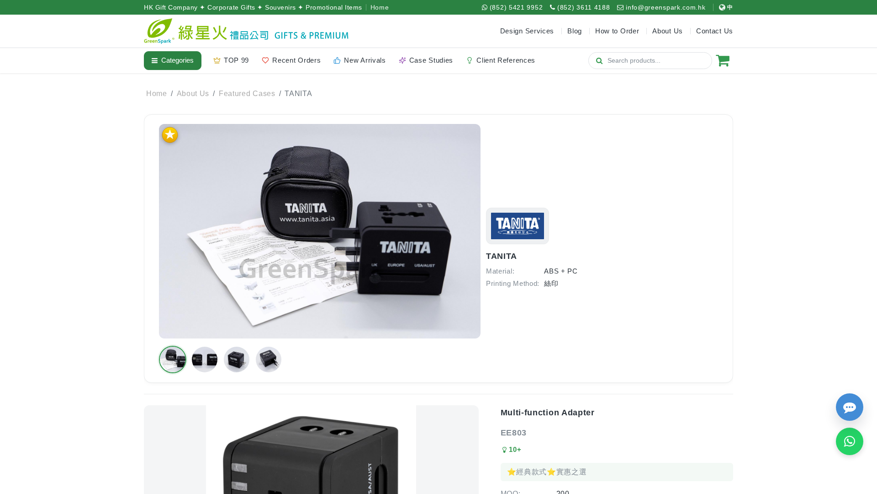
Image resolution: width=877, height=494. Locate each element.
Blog (574, 31)
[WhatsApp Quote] (849, 441)
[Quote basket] (722, 60)
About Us (193, 93)
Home (379, 7)
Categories (177, 60)
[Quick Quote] (849, 407)
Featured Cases (247, 93)
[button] (172, 359)
